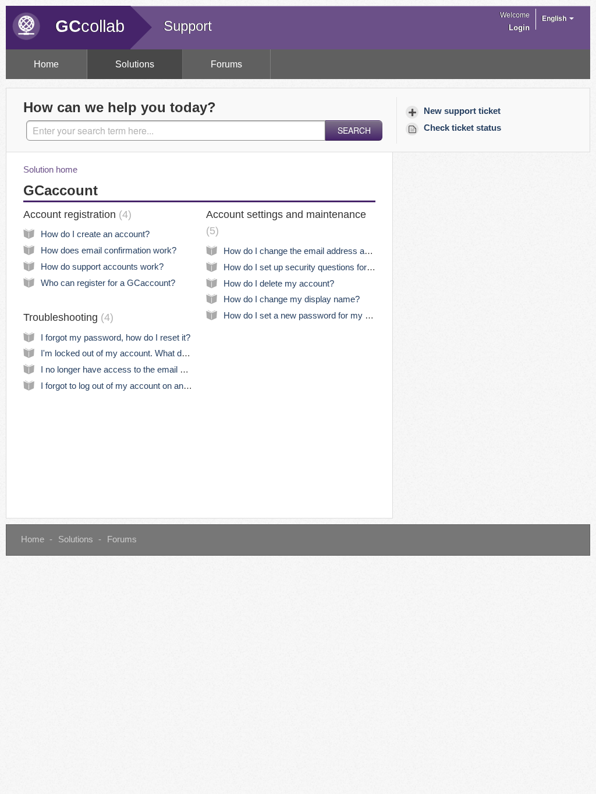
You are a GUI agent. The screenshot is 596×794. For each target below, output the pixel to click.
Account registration (75, 214)
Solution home (50, 169)
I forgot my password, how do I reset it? (115, 337)
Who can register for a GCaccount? (108, 283)
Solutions (134, 64)
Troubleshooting (66, 317)
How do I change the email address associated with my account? (347, 251)
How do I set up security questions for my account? (321, 267)
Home (46, 64)
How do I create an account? (95, 234)
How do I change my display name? (292, 299)
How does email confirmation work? (108, 250)
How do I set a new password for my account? (312, 315)
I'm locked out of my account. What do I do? (124, 353)
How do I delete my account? (279, 283)
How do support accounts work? (102, 266)
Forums (226, 64)
